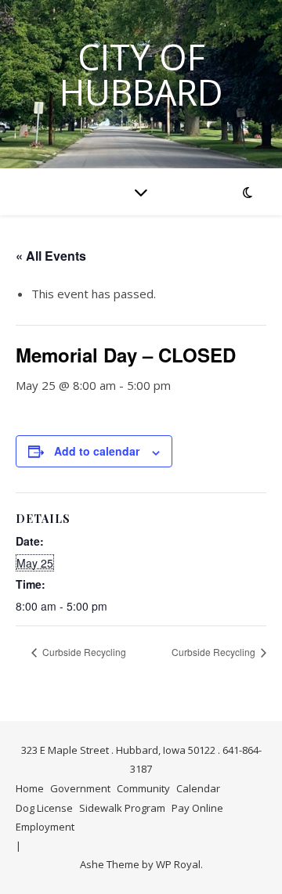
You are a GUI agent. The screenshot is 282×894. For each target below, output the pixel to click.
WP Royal (178, 864)
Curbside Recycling (83, 651)
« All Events (51, 256)
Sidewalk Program (122, 808)
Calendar (198, 788)
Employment (45, 827)
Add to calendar (96, 451)
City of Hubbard (141, 74)
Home (30, 788)
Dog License (44, 808)
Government (80, 788)
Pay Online (197, 808)
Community (143, 788)
